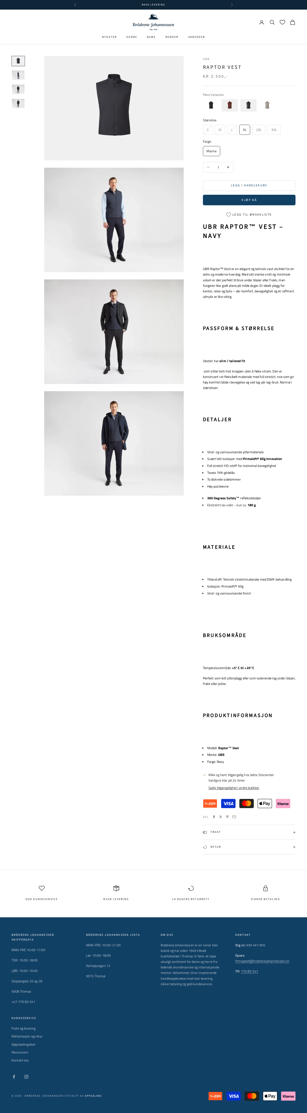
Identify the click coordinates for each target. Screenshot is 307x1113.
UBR (206, 59)
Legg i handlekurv (249, 185)
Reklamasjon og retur (27, 1036)
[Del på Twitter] (221, 817)
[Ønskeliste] (282, 22)
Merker (172, 37)
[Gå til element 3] (18, 89)
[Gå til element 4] (18, 103)
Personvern (20, 1052)
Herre (131, 37)
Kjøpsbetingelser (23, 1044)
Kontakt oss (20, 1060)
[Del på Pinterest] (227, 817)
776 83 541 (249, 971)
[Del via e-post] (234, 817)
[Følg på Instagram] (26, 1076)
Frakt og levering (23, 1028)
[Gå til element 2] (18, 75)
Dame (151, 37)
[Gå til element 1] (18, 61)
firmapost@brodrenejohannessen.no (262, 960)
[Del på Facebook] (214, 817)
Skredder (196, 37)
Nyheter (109, 37)
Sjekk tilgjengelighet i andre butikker (233, 787)
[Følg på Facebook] (14, 1076)
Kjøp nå (249, 200)
